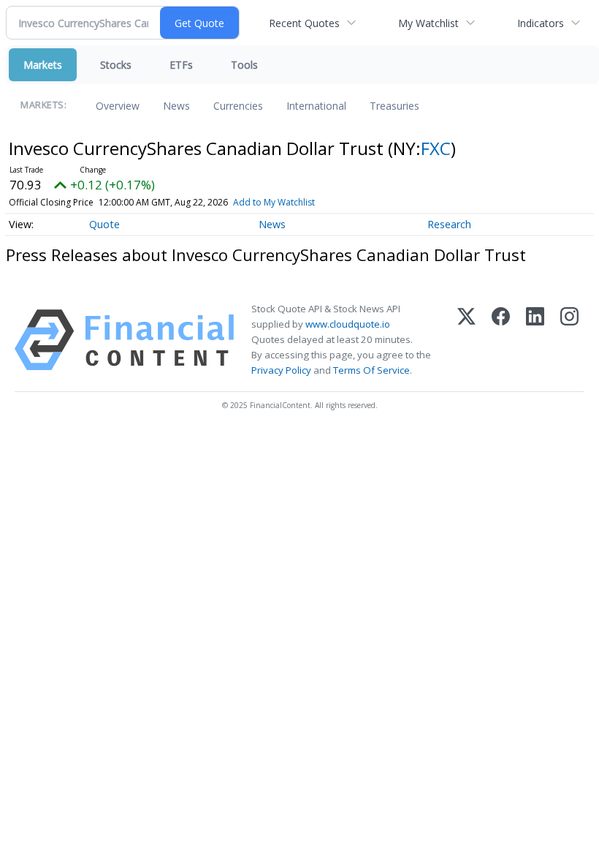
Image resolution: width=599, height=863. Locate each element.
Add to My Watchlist (274, 202)
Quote (104, 224)
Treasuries (394, 106)
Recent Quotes (304, 23)
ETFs (181, 65)
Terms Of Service (371, 370)
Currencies (238, 106)
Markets (42, 65)
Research (449, 224)
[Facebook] (501, 340)
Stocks (115, 65)
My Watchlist (428, 23)
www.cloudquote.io (347, 324)
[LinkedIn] (535, 340)
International (316, 106)
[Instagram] (569, 340)
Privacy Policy (281, 370)
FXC (436, 148)
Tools (244, 65)
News (176, 106)
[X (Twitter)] (466, 340)
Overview (118, 106)
